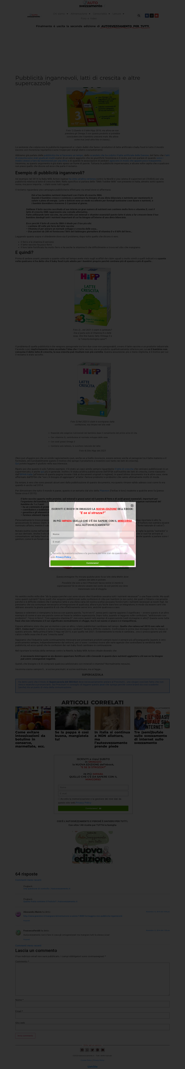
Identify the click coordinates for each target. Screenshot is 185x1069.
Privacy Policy (63, 557)
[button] (132, 506)
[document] (92, 534)
